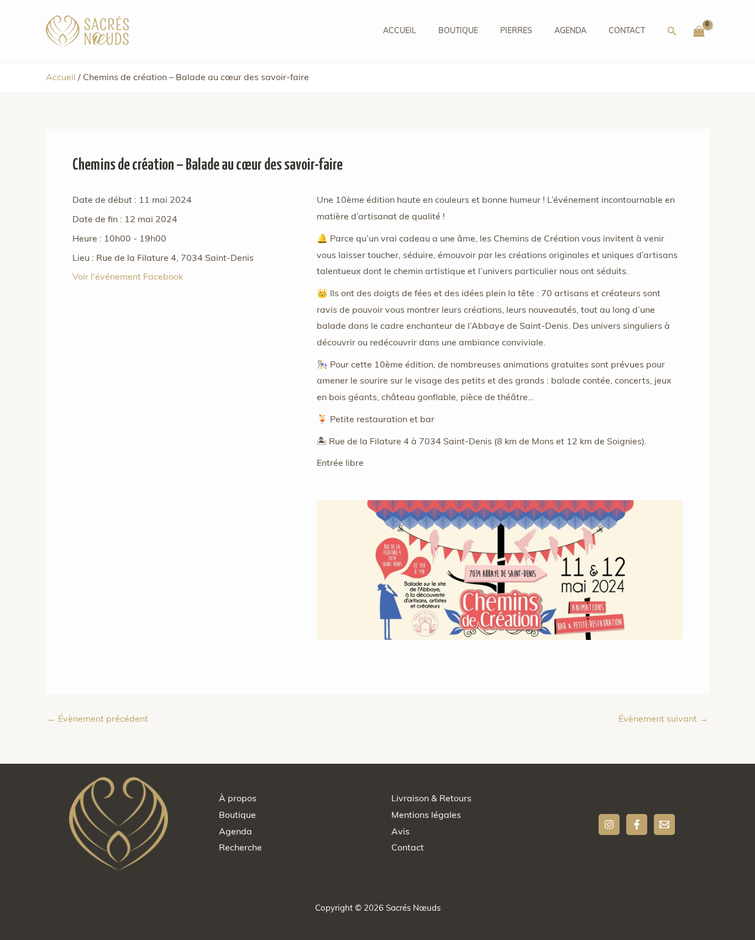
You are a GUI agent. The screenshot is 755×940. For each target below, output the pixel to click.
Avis (400, 832)
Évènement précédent (97, 719)
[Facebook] (636, 824)
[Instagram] (609, 824)
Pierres (516, 31)
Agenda (570, 31)
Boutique (458, 31)
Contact (627, 31)
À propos (237, 799)
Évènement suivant (663, 719)
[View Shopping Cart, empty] (698, 31)
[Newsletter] (664, 824)
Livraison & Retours (431, 799)
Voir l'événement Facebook (127, 277)
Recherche (240, 848)
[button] (672, 31)
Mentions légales (426, 815)
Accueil (399, 31)
